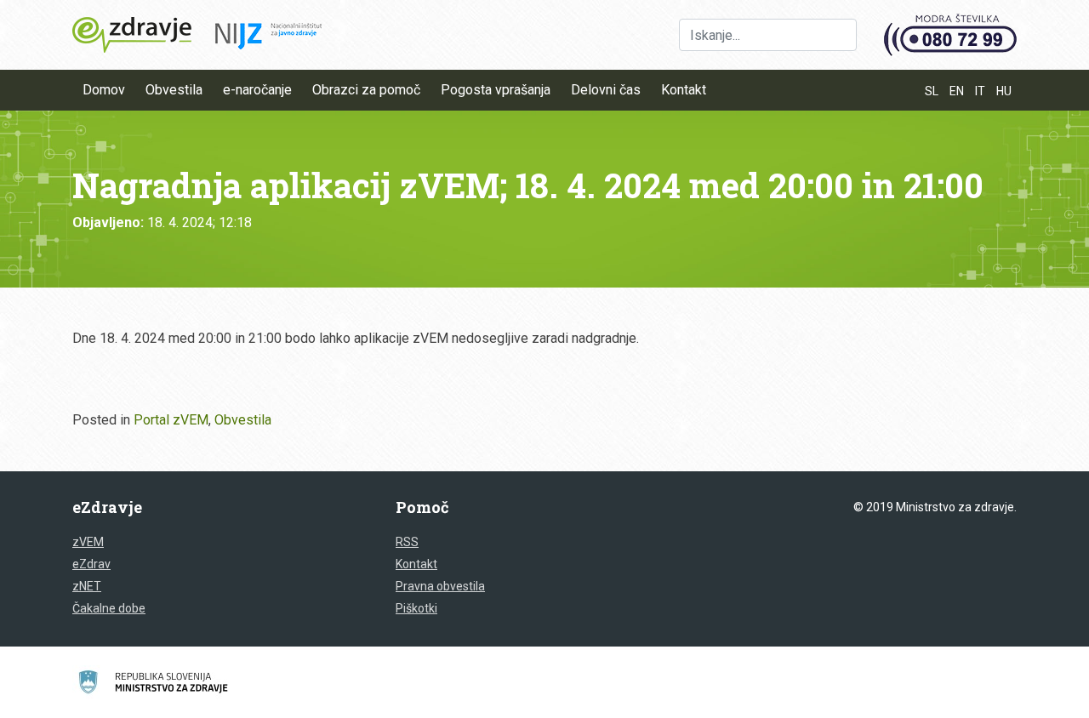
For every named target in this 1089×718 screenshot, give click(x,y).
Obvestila (173, 90)
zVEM (88, 542)
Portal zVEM (171, 420)
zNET (86, 586)
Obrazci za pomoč (366, 90)
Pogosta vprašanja (495, 90)
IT (980, 91)
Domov (104, 90)
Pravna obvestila (440, 586)
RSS (407, 542)
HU (1004, 91)
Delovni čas (606, 90)
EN (956, 91)
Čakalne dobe (108, 608)
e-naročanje (257, 90)
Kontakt (683, 90)
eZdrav (91, 564)
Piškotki (416, 608)
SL (931, 91)
